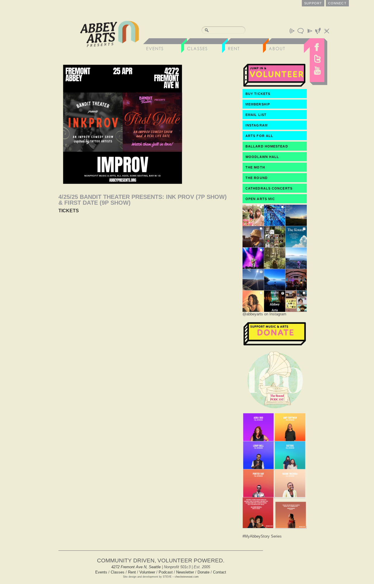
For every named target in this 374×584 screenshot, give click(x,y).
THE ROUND (256, 178)
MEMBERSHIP (257, 104)
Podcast (166, 572)
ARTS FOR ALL (259, 136)
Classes (117, 572)
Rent (132, 572)
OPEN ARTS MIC (260, 199)
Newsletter (185, 572)
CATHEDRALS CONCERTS (268, 188)
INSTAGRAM (256, 125)
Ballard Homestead (266, 146)
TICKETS (68, 210)
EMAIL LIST (255, 115)
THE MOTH (255, 167)
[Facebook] (317, 45)
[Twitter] (317, 59)
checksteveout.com (187, 576)
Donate (203, 572)
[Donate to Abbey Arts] (275, 344)
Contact (219, 572)
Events (101, 572)
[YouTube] (317, 72)
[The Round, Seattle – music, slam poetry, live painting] (275, 409)
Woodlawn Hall (262, 157)
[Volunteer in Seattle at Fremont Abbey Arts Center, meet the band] (275, 86)
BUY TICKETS (257, 93)
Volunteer (147, 572)
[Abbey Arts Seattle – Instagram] (275, 310)
